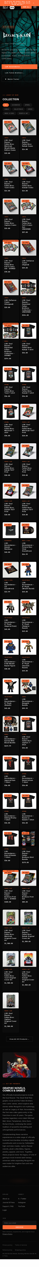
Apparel (27, 105)
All (6, 105)
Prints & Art (23, 113)
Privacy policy (7, 1245)
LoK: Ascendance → (13, 67)
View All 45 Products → (19, 1039)
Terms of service (21, 1245)
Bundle (7, 109)
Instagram (22, 1202)
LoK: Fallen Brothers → (15, 73)
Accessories (16, 105)
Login (5, 1210)
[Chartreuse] (13, 7)
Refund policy (7, 1250)
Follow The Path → (18, 4)
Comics (30, 109)
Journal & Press (9, 1202)
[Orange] (11, 7)
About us (6, 1199)
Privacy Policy (7, 1234)
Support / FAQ (8, 1206)
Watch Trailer (13, 79)
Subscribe (19, 1227)
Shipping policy (20, 1250)
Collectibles (18, 109)
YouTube (21, 1206)
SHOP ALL (26, 7)
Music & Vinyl (9, 113)
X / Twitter (22, 1199)
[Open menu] (34, 7)
